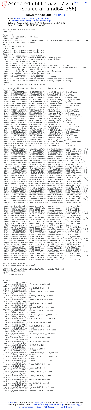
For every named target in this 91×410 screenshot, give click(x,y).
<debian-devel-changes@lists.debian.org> (31, 21)
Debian (11, 402)
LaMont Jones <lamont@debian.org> (31, 18)
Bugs (39, 407)
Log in (86, 2)
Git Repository (50, 407)
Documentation (26, 407)
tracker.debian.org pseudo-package (48, 405)
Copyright (38, 402)
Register (78, 2)
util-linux (59, 15)
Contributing (66, 407)
